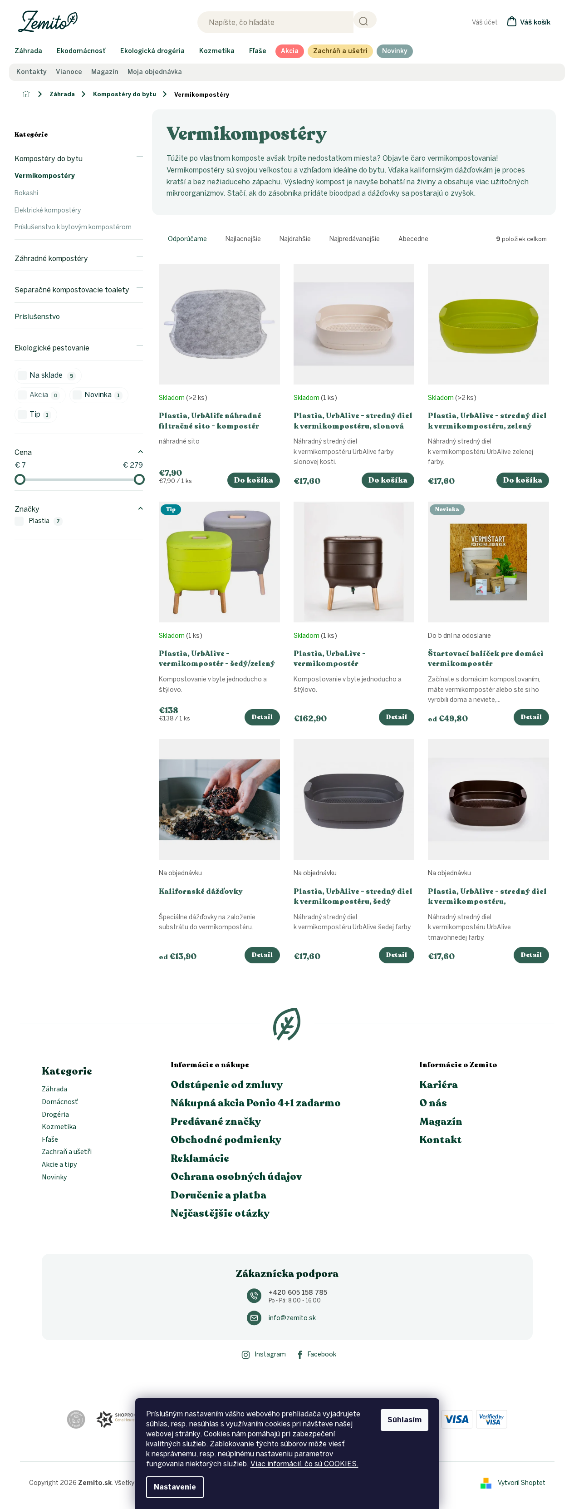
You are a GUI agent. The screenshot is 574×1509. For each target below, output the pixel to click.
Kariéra (438, 1085)
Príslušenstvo (37, 316)
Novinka (102, 394)
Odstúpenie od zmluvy (227, 1085)
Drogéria (55, 1115)
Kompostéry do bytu (49, 158)
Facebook (322, 1354)
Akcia (43, 394)
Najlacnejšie (243, 239)
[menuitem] (28, 51)
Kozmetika (59, 1127)
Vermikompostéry (45, 176)
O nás (433, 1103)
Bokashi (26, 193)
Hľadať (365, 19)
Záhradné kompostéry (51, 258)
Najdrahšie (295, 239)
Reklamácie (200, 1158)
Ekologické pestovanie (52, 348)
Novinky (54, 1178)
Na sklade (51, 375)
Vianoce (69, 72)
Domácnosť (60, 1102)
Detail (262, 717)
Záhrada (54, 1089)
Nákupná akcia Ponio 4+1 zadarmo (256, 1103)
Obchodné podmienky (226, 1140)
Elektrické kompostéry (48, 210)
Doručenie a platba (218, 1195)
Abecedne (413, 239)
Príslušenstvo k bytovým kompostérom (73, 227)
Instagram (270, 1354)
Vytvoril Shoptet (521, 1483)
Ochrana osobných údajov (236, 1177)
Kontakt (440, 1140)
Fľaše (50, 1140)
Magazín (104, 72)
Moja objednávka (155, 72)
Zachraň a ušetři (67, 1152)
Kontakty (31, 72)
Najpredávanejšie (354, 239)
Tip (39, 414)
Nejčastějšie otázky (220, 1213)
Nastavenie (175, 1487)
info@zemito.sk (292, 1318)
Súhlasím (405, 1419)
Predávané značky (216, 1122)
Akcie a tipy (59, 1165)
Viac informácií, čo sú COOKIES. (304, 1464)
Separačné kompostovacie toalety (72, 290)
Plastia (44, 521)
